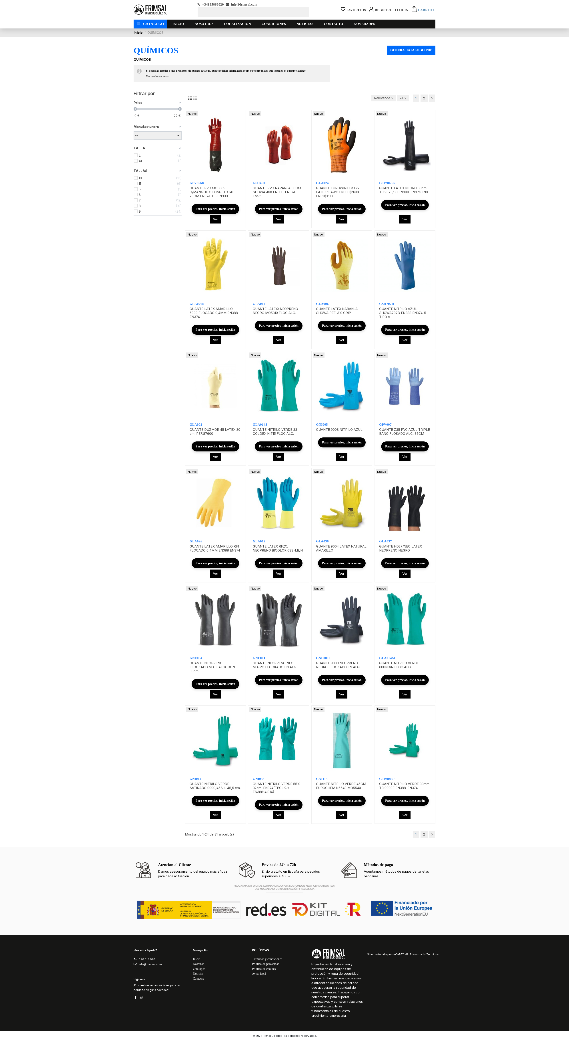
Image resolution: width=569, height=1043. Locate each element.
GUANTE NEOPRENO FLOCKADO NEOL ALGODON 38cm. (212, 667)
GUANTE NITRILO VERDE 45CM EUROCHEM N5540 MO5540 (341, 786)
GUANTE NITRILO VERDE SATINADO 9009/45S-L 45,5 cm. (215, 786)
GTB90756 (387, 183)
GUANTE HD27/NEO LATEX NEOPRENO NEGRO (400, 548)
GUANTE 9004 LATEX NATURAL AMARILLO (341, 548)
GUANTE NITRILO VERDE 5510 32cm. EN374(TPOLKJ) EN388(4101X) (276, 788)
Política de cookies (264, 969)
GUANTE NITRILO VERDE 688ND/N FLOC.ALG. (399, 665)
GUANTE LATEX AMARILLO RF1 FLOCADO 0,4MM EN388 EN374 (215, 548)
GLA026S (197, 304)
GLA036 (322, 541)
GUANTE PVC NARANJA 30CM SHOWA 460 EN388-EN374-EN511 (277, 192)
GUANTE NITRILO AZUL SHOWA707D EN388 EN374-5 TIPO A (402, 313)
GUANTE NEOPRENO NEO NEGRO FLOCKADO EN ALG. (275, 665)
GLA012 (259, 541)
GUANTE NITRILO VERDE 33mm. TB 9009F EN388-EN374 (404, 786)
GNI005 (322, 424)
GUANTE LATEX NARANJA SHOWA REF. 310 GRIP (337, 311)
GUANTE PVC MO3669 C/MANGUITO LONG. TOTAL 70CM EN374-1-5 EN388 (212, 192)
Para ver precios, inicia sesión (215, 209)
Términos (432, 954)
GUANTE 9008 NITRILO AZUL (339, 429)
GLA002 (196, 424)
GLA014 (259, 304)
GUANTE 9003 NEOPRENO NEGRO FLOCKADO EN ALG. (338, 665)
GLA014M (387, 658)
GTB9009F (387, 779)
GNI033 (258, 779)
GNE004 (196, 658)
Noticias (198, 973)
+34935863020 (212, 4)
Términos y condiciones (267, 959)
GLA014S (260, 424)
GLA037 (385, 541)
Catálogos (199, 969)
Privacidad (417, 954)
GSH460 (259, 183)
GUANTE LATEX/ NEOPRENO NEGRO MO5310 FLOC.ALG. (275, 311)
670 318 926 (147, 959)
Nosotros (198, 964)
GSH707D (386, 304)
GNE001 (259, 658)
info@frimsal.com (243, 4)
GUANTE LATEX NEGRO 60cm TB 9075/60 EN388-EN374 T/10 (403, 190)
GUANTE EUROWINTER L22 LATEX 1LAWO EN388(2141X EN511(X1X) (337, 192)
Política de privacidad (265, 964)
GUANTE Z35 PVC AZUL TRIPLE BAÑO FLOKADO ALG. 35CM (404, 431)
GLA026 (196, 541)
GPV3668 (197, 183)
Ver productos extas (157, 76)
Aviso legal (259, 973)
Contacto (198, 978)
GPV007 (385, 424)
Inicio (196, 959)
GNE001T (323, 658)
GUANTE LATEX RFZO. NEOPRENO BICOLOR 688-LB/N (278, 548)
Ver (215, 219)
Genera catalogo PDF (411, 50)
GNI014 (195, 779)
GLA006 (322, 304)
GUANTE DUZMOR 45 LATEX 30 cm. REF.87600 (215, 431)
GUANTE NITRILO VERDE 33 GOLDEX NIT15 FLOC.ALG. (275, 431)
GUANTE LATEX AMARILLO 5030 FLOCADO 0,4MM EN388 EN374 (214, 313)
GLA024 (322, 183)
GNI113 (322, 779)
